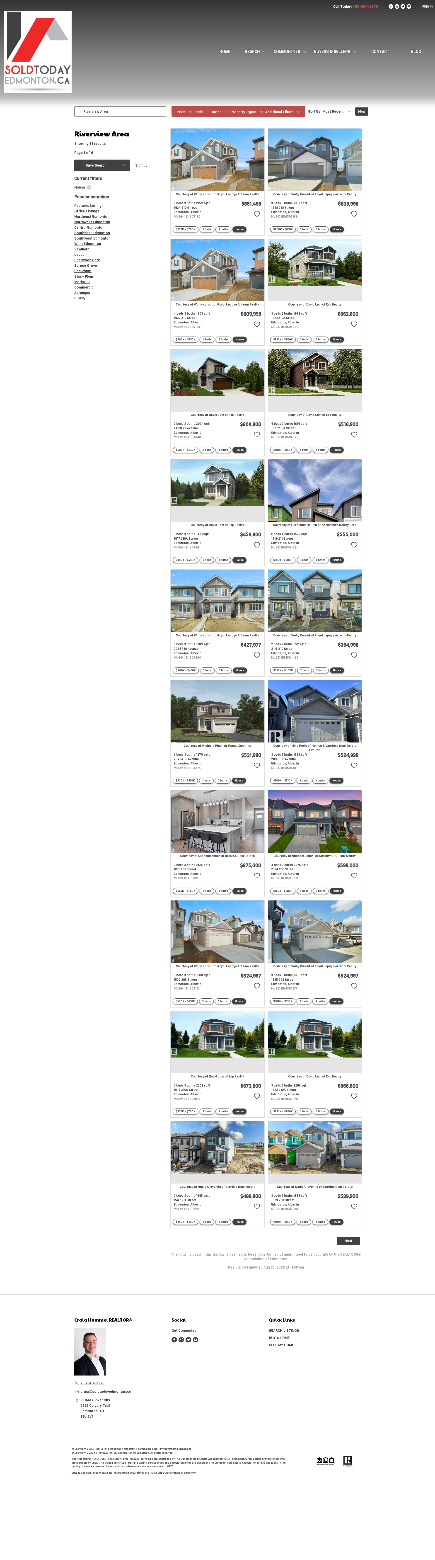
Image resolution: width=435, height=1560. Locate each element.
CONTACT (380, 51)
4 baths (321, 560)
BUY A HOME (279, 1337)
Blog (416, 51)
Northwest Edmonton (92, 222)
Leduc (79, 254)
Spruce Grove (85, 265)
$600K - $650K (283, 229)
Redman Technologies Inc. (142, 1449)
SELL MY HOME (281, 1345)
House (239, 229)
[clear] (89, 187)
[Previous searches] (124, 165)
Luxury (79, 298)
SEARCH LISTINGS (284, 1330)
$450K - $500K (185, 560)
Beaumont (83, 271)
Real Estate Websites (108, 1449)
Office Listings (86, 211)
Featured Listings (89, 205)
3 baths (223, 229)
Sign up (141, 165)
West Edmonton (87, 243)
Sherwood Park (87, 260)
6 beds (304, 560)
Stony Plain (83, 276)
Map (361, 111)
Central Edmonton (89, 227)
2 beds (304, 670)
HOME (225, 51)
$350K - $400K (283, 670)
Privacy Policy (168, 1449)
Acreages (82, 292)
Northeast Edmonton (91, 216)
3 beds (207, 229)
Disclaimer (185, 1449)
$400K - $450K (186, 670)
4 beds (207, 339)
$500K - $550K (282, 450)
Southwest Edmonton (92, 238)
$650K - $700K (185, 229)
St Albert (81, 249)
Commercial (84, 287)
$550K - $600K (282, 560)
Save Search (96, 165)
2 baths (321, 670)
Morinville (82, 281)
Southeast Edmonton (92, 232)
